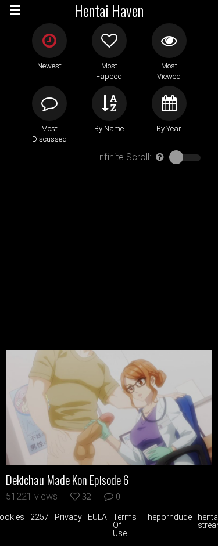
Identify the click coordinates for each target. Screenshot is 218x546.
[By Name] (109, 103)
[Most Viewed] (169, 40)
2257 (39, 517)
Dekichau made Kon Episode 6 (67, 480)
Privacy (68, 517)
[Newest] (49, 40)
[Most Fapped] (109, 40)
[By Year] (169, 103)
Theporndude (167, 517)
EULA (97, 517)
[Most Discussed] (49, 103)
